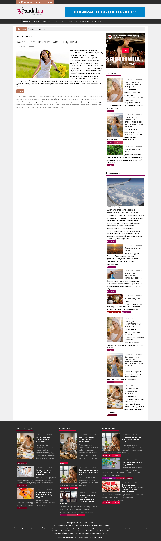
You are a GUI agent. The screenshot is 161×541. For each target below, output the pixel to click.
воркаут (78, 96)
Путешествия (111, 241)
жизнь (27, 99)
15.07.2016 (40, 489)
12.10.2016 (40, 467)
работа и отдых (92, 530)
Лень (80, 99)
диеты (81, 528)
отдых (39, 102)
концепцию (74, 99)
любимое (93, 99)
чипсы (45, 107)
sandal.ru (105, 525)
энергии (56, 107)
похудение (88, 528)
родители (75, 105)
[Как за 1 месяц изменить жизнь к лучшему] (42, 50)
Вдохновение (22, 96)
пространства (41, 105)
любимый (19, 102)
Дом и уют (58, 21)
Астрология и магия (109, 478)
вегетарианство (61, 96)
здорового (37, 99)
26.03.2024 (83, 492)
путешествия (104, 530)
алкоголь (42, 96)
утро (40, 107)
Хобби (69, 21)
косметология (58, 528)
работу (63, 105)
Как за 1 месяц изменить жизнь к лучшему (47, 42)
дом (106, 528)
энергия (62, 107)
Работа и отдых (82, 21)
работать (57, 105)
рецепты (96, 528)
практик (19, 105)
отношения (65, 530)
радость (68, 105)
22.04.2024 (129, 146)
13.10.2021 (126, 459)
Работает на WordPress (67, 537)
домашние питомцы (116, 528)
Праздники (116, 502)
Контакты (96, 21)
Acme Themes (97, 537)
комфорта (66, 99)
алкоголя (49, 96)
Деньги (99, 96)
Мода (36, 21)
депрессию (20, 99)
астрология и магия (78, 530)
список (100, 105)
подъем (74, 102)
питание (53, 102)
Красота (26, 21)
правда (98, 102)
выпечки (89, 96)
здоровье (68, 528)
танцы (29, 107)
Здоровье (46, 21)
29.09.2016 (129, 271)
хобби (135, 528)
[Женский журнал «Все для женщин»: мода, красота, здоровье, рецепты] (18, 21)
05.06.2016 (129, 295)
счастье (23, 107)
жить (31, 99)
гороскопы (142, 528)
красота (49, 528)
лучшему (86, 99)
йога (56, 99)
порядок (92, 102)
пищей (59, 102)
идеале (44, 99)
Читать (20, 91)
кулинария (128, 528)
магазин (26, 102)
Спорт (18, 107)
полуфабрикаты (83, 102)
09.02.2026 (129, 79)
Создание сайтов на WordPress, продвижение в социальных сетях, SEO (80, 533)
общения (33, 102)
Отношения (46, 102)
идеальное (50, 99)
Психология (31, 96)
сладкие (88, 105)
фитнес (75, 528)
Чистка (50, 107)
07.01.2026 (83, 467)
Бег (53, 96)
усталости (35, 107)
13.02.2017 (126, 482)
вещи (73, 96)
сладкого (94, 105)
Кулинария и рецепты (114, 312)
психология (56, 530)
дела (94, 96)
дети (102, 528)
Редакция (31, 46)
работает (50, 105)
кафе (60, 99)
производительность (29, 105)
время (84, 96)
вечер (68, 96)
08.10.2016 (111, 207)
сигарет (82, 105)
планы (69, 102)
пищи (64, 102)
